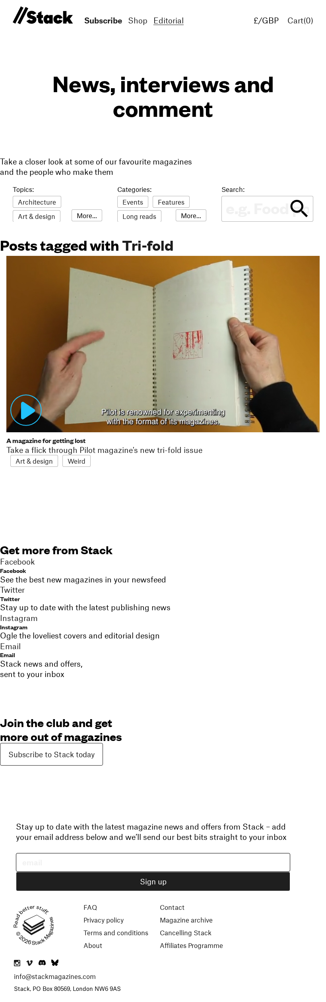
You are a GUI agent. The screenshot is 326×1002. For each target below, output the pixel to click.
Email (7, 654)
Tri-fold (147, 245)
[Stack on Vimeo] (29, 963)
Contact (172, 907)
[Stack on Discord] (43, 963)
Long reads (139, 216)
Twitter (10, 598)
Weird (76, 461)
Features (171, 202)
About (92, 945)
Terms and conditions (115, 932)
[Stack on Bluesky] (54, 963)
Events (132, 202)
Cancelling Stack (186, 932)
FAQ (90, 907)
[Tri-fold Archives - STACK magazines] (41, 15)
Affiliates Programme (191, 945)
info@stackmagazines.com (55, 976)
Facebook (13, 570)
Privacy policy (103, 920)
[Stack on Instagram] (17, 963)
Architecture (37, 202)
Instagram (13, 627)
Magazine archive (186, 920)
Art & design (36, 216)
